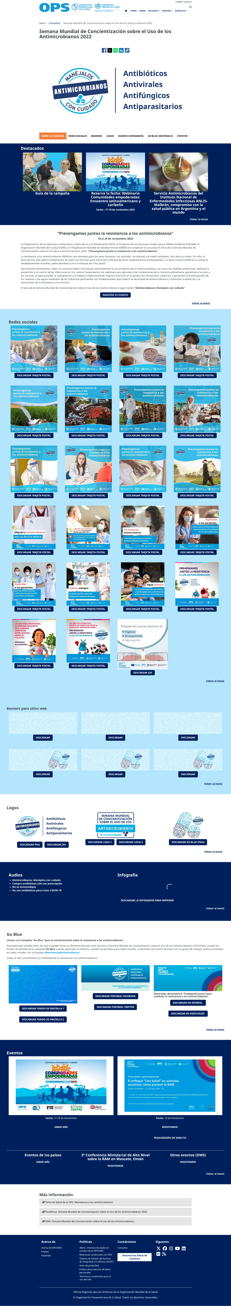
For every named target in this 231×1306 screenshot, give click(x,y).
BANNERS (96, 135)
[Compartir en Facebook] (104, 50)
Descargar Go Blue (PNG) (188, 842)
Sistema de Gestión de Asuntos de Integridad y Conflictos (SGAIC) (96, 1260)
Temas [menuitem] (133, 10)
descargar (43, 737)
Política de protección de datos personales (95, 1271)
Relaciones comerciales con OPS (95, 1254)
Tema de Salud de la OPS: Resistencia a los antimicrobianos (79, 1202)
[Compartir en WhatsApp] (115, 50)
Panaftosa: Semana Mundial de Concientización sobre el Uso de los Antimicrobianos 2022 (96, 1211)
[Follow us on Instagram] (171, 1249)
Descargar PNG (30, 844)
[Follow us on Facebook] (165, 1249)
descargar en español (188, 1002)
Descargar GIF (142, 672)
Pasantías (46, 1255)
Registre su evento (115, 295)
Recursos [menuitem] (153, 10)
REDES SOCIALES (78, 135)
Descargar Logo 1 (100, 842)
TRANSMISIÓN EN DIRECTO (170, 1137)
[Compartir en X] (109, 50)
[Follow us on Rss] (164, 1254)
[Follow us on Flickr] (158, 1254)
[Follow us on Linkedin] (184, 1249)
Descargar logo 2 (131, 842)
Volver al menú (201, 303)
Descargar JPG (56, 844)
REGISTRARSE (170, 1127)
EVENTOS (182, 135)
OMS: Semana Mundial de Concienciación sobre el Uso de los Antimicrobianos (89, 1221)
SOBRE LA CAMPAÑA (52, 135)
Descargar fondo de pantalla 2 (43, 1019)
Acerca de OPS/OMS (51, 1247)
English (179, 1)
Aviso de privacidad (89, 1265)
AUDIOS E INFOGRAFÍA (131, 135)
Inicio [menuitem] (126, 11)
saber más (61, 1127)
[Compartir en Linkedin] (121, 50)
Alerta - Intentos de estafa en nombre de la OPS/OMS (94, 1249)
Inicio (42, 23)
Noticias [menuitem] (166, 10)
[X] (158, 1249)
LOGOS (110, 135)
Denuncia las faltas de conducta (134, 1257)
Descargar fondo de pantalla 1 (43, 1008)
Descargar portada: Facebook (115, 996)
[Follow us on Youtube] (177, 1249)
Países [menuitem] (142, 10)
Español (188, 1)
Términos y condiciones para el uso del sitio (95, 1278)
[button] (127, 50)
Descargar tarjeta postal (34, 375)
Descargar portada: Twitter (115, 1007)
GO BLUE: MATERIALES (160, 135)
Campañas (54, 23)
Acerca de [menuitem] (180, 10)
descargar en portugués (188, 1013)
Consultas (123, 1247)
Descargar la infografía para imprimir (147, 900)
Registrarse (115, 1165)
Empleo (45, 1251)
